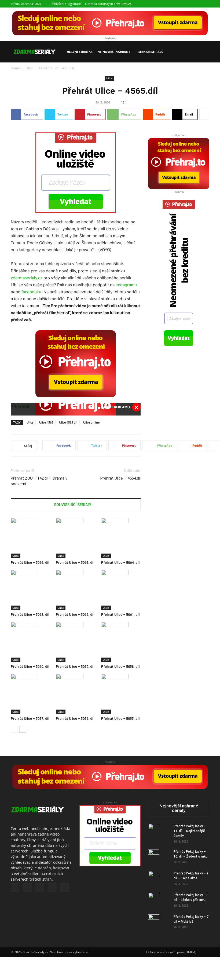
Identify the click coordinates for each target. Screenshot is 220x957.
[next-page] (22, 729)
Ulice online (91, 422)
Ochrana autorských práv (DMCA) (108, 4)
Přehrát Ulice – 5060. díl (30, 667)
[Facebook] (170, 4)
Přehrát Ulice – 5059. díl (75, 667)
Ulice (29, 68)
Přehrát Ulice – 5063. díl (30, 615)
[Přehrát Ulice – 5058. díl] (121, 642)
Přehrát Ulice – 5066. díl (30, 563)
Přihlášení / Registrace (65, 4)
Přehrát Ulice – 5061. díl (120, 615)
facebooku (31, 291)
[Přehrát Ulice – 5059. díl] (75, 642)
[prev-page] (14, 729)
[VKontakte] (196, 4)
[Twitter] (179, 4)
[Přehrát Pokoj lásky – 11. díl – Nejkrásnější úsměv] (159, 833)
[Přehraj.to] (110, 23)
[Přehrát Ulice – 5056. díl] (75, 694)
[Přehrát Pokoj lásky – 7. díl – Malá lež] (159, 923)
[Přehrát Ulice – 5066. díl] (30, 538)
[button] (202, 51)
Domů (15, 68)
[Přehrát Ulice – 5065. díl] (75, 538)
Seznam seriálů (150, 52)
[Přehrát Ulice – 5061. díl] (121, 590)
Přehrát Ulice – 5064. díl (120, 563)
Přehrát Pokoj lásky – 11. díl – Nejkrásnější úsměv (190, 831)
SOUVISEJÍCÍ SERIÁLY (72, 505)
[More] (204, 114)
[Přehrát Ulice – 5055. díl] (121, 694)
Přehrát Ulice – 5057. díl (30, 719)
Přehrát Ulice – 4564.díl (120, 478)
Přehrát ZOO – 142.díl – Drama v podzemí (39, 481)
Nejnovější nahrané (113, 52)
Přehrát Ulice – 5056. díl (75, 719)
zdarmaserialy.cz (26, 277)
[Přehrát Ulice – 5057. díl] (30, 694)
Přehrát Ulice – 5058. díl (120, 667)
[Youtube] (205, 4)
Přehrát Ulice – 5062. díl (75, 615)
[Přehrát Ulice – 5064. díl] (121, 538)
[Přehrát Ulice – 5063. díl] (30, 590)
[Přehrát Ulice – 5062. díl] (75, 590)
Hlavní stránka (80, 52)
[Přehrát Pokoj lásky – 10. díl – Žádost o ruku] (159, 858)
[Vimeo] (188, 4)
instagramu (126, 284)
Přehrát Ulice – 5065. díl (75, 563)
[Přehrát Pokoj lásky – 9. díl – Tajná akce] (159, 880)
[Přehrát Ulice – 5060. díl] (30, 642)
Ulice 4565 (46, 422)
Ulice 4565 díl (68, 422)
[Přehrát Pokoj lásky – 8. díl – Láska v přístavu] (159, 902)
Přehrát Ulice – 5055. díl (120, 719)
